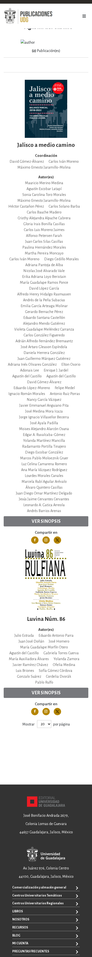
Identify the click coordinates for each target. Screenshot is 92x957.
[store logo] (28, 16)
